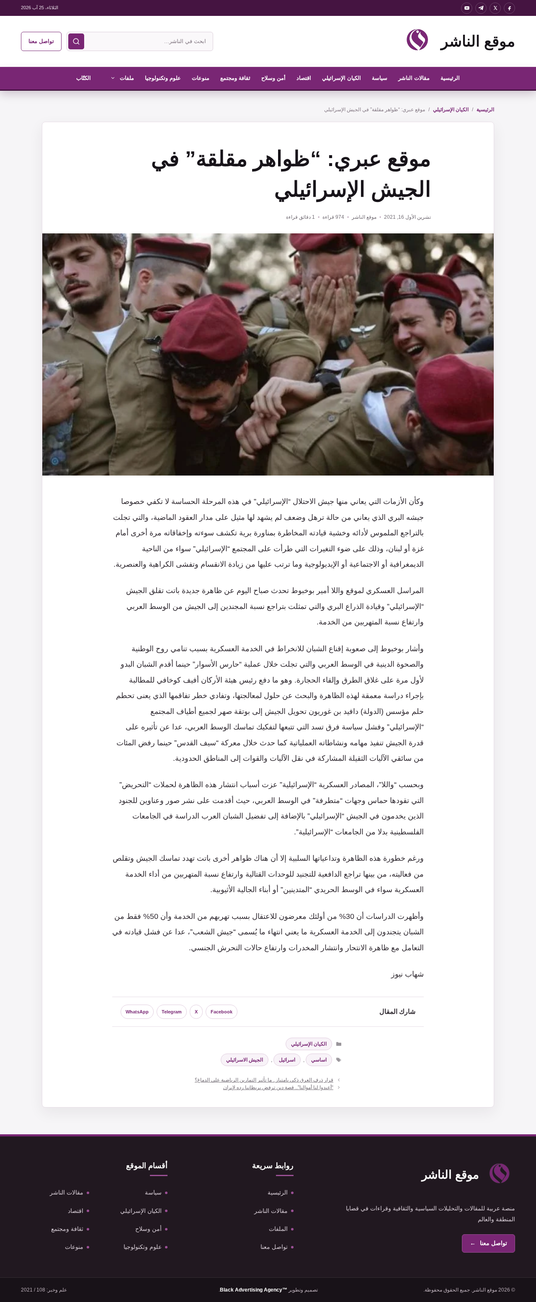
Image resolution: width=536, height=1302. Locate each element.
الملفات (278, 1228)
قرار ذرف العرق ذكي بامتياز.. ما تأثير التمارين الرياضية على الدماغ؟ (264, 1080)
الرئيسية (450, 78)
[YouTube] (466, 8)
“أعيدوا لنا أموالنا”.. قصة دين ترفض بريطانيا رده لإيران (278, 1087)
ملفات (127, 78)
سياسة (379, 78)
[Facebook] (509, 8)
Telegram (172, 1011)
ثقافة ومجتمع (235, 78)
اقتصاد (303, 78)
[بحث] (76, 41)
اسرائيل (287, 1060)
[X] (495, 8)
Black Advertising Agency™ (253, 1290)
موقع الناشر (478, 41)
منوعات (200, 78)
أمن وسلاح (273, 78)
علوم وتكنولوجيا (163, 78)
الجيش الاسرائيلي (244, 1060)
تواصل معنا (41, 41)
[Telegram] (481, 8)
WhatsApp (137, 1011)
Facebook (221, 1011)
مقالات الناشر (414, 78)
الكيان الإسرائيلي (341, 78)
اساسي (319, 1060)
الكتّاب (83, 78)
